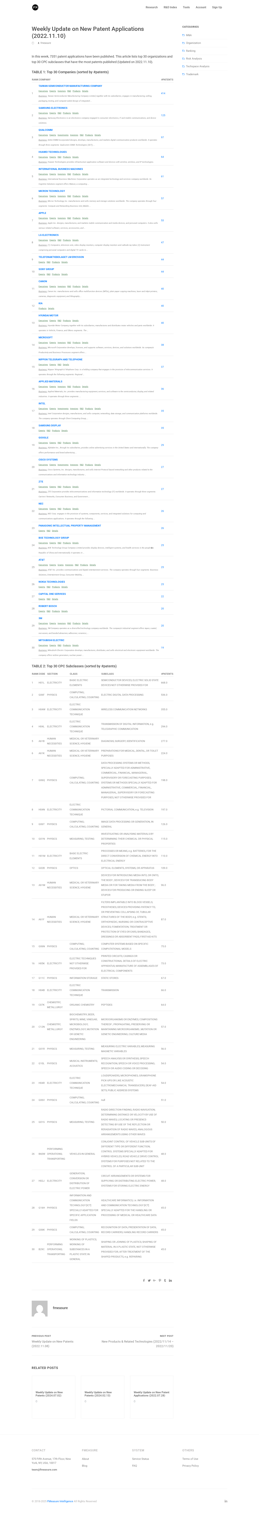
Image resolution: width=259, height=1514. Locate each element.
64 (162, 156)
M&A (189, 35)
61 (162, 176)
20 (162, 608)
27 (162, 467)
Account (201, 7)
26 (162, 511)
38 (162, 344)
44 (162, 259)
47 (162, 242)
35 (162, 410)
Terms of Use (190, 1458)
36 (162, 388)
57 (162, 198)
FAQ (134, 1465)
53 (162, 220)
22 (162, 596)
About (85, 1458)
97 (162, 137)
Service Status (140, 1458)
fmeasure (46, 43)
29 (162, 445)
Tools (186, 7)
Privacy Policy (190, 1465)
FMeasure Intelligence (60, 1501)
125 (163, 115)
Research (152, 7)
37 (162, 366)
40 (162, 288)
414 (163, 93)
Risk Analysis (194, 58)
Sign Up (217, 7)
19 (162, 647)
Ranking (190, 50)
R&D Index (170, 7)
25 (162, 545)
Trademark (192, 74)
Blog (84, 1465)
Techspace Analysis (197, 66)
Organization (193, 43)
